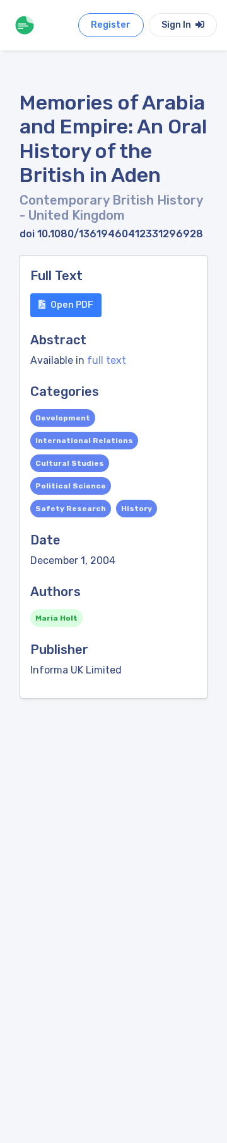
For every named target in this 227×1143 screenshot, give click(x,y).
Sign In (177, 25)
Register (111, 25)
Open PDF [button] (71, 305)
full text (106, 360)
